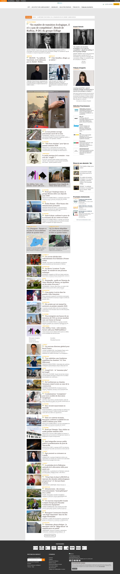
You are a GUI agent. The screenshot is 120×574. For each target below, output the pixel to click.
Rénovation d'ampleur (34, 338)
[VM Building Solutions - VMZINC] (54, 547)
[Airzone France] (47, 547)
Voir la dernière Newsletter (33, 561)
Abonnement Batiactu (53, 561)
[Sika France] (66, 547)
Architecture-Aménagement (41, 7)
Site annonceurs (52, 567)
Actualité (3, 0)
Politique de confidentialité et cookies (57, 569)
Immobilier (54, 7)
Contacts (51, 557)
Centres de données (34, 341)
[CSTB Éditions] (72, 547)
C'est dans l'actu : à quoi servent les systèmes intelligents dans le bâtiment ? (40, 91)
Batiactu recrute (52, 562)
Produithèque (11, 0)
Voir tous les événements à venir (83, 219)
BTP (29, 7)
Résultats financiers (55, 340)
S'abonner (116, 4)
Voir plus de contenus (50, 535)
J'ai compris (74, 568)
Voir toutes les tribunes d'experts (83, 101)
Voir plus (84, 61)
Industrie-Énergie (65, 7)
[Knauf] (78, 547)
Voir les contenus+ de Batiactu (34, 565)
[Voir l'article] (68, 91)
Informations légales (53, 566)
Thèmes (29, 566)
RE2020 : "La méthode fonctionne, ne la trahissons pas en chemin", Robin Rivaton (54, 17)
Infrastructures (32, 340)
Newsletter (117, 0)
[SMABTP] (41, 547)
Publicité (51, 559)
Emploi (17, 0)
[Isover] (60, 547)
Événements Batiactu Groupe (55, 564)
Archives (29, 563)
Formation (23, 0)
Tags (33, 566)
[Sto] (84, 547)
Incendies (52, 338)
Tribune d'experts (87, 7)
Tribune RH (76, 7)
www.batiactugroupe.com (74, 557)
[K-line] (35, 547)
